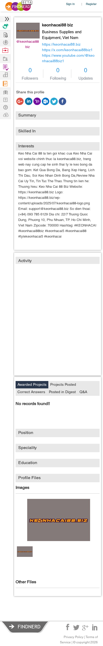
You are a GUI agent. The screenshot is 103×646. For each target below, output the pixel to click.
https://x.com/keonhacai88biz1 (67, 50)
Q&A (83, 392)
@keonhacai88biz (27, 44)
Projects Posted (63, 384)
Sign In (70, 4)
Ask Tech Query (5, 107)
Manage (5, 67)
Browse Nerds (5, 41)
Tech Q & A (5, 99)
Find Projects (5, 58)
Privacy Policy (73, 637)
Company (5, 75)
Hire (5, 26)
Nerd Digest (5, 91)
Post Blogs (5, 114)
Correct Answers (31, 392)
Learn (5, 84)
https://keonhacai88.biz (61, 44)
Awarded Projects (31, 384)
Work (5, 50)
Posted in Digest (62, 392)
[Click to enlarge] (59, 520)
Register (91, 4)
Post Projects (5, 34)
